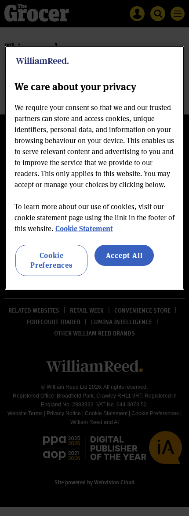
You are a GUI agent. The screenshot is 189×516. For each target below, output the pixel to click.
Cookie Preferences (51, 260)
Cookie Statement (84, 228)
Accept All (124, 255)
